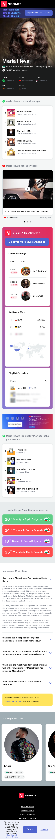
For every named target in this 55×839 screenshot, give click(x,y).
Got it (30, 829)
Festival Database (27, 818)
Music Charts (27, 810)
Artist (23, 261)
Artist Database (27, 814)
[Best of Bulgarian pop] (11, 490)
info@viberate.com (13, 701)
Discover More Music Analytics (27, 241)
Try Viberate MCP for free (39, 13)
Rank (12, 261)
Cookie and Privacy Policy (11, 836)
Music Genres (27, 806)
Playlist (13, 381)
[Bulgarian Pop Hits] (11, 470)
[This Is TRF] (11, 451)
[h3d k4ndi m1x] (11, 461)
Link (30, 388)
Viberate (11, 4)
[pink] (11, 480)
